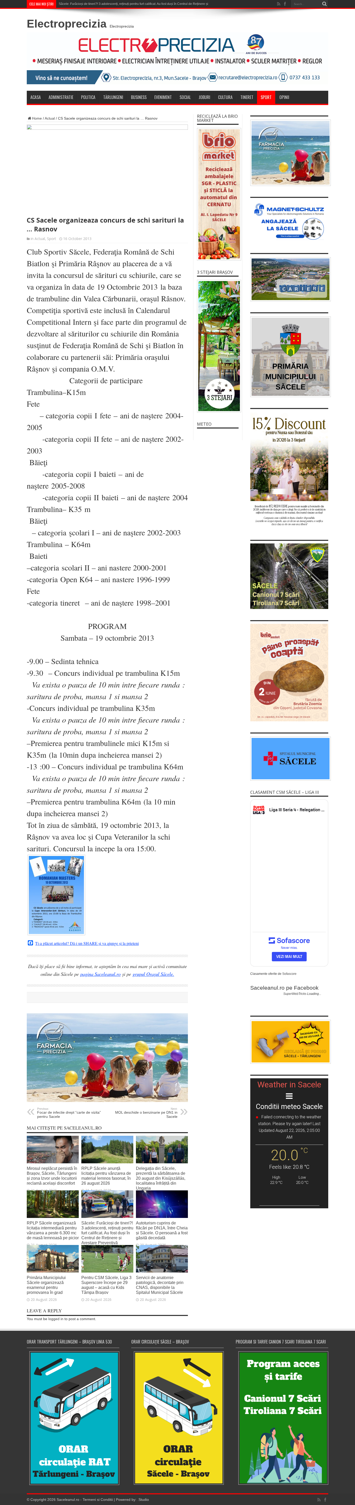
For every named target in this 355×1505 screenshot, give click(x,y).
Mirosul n (65, 4)
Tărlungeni (113, 97)
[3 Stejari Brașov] (218, 346)
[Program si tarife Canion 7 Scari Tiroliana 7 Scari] (282, 1418)
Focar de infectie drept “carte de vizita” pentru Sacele (69, 1113)
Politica (88, 97)
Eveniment (163, 97)
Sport (266, 97)
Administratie (61, 97)
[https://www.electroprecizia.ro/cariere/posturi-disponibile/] (289, 279)
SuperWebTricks (294, 994)
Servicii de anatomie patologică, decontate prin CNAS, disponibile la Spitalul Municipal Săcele (159, 1285)
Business (139, 97)
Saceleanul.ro (68, 1499)
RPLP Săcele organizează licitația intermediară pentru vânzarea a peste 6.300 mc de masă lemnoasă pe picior (53, 1230)
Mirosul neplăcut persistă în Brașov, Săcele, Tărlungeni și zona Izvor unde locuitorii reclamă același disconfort (52, 1175)
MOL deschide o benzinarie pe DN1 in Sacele (146, 1113)
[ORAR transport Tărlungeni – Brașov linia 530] (73, 1418)
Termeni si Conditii (98, 1499)
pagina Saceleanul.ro (100, 974)
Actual (50, 118)
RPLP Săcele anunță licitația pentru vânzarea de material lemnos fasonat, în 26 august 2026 (106, 1175)
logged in (55, 1319)
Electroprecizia (67, 23)
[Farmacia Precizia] (107, 1101)
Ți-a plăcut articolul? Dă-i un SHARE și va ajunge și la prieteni (87, 943)
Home (37, 118)
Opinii (284, 97)
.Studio (143, 1499)
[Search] (324, 4)
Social (185, 97)
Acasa (35, 97)
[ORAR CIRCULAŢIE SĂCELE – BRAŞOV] (177, 1418)
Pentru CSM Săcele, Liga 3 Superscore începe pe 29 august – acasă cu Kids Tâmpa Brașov (106, 1285)
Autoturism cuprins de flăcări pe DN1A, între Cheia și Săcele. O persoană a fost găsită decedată (162, 1230)
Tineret (246, 97)
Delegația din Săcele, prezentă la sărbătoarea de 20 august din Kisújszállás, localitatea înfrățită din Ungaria (160, 1178)
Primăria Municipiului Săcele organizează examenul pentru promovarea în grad (46, 1285)
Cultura (225, 97)
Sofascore (289, 974)
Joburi (204, 97)
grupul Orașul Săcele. (153, 974)
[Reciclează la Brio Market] (218, 194)
